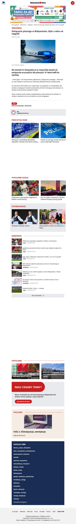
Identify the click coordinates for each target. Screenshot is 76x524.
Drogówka (30, 25)
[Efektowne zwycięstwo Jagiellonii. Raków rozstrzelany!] (25, 188)
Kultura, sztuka (19, 467)
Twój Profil (60, 511)
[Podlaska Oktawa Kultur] (25, 216)
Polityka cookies (45, 516)
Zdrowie (16, 499)
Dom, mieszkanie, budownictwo (24, 451)
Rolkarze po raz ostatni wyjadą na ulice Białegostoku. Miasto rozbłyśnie (42, 272)
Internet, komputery (20, 460)
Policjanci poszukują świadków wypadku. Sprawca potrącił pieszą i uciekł (25, 141)
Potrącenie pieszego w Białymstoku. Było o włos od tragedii (49, 25)
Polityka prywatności (32, 516)
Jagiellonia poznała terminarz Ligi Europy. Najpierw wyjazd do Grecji (42, 249)
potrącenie (28, 105)
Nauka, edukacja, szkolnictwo (24, 476)
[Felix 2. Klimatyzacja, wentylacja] (38, 422)
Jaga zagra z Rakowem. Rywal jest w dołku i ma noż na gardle (42, 257)
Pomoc (48, 511)
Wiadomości (23, 25)
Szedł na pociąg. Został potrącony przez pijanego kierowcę (54, 141)
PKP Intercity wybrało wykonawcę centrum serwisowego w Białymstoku (41, 264)
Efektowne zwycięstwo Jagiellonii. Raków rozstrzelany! (24, 198)
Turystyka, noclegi (20, 492)
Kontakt (42, 511)
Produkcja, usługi (19, 480)
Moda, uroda (18, 470)
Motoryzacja (18, 473)
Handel (16, 457)
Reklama (17, 483)
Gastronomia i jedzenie (21, 454)
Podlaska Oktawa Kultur (21, 226)
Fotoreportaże (19, 206)
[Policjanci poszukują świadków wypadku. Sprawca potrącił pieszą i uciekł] (25, 130)
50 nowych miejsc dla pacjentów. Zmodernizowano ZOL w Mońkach (41, 280)
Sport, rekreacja (19, 489)
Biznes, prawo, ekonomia (22, 448)
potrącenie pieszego (18, 105)
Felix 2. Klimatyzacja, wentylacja (30, 432)
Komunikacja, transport (21, 464)
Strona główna (15, 25)
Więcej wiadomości (37, 295)
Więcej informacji (19, 435)
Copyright (26, 518)
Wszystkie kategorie (20, 502)
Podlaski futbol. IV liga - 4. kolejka (33, 288)
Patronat (29, 511)
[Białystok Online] (38, 3)
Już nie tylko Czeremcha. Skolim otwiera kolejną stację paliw (53, 198)
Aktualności (25, 267)
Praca (36, 511)
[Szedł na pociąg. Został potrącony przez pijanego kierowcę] (54, 130)
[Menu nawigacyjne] (73, 3)
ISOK (54, 511)
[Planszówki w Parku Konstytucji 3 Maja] (52, 216)
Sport (24, 243)
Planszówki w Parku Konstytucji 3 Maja (52, 227)
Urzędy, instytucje (20, 496)
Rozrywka (17, 486)
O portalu (15, 511)
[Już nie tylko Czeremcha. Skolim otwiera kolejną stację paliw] (54, 188)
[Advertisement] (38, 160)
